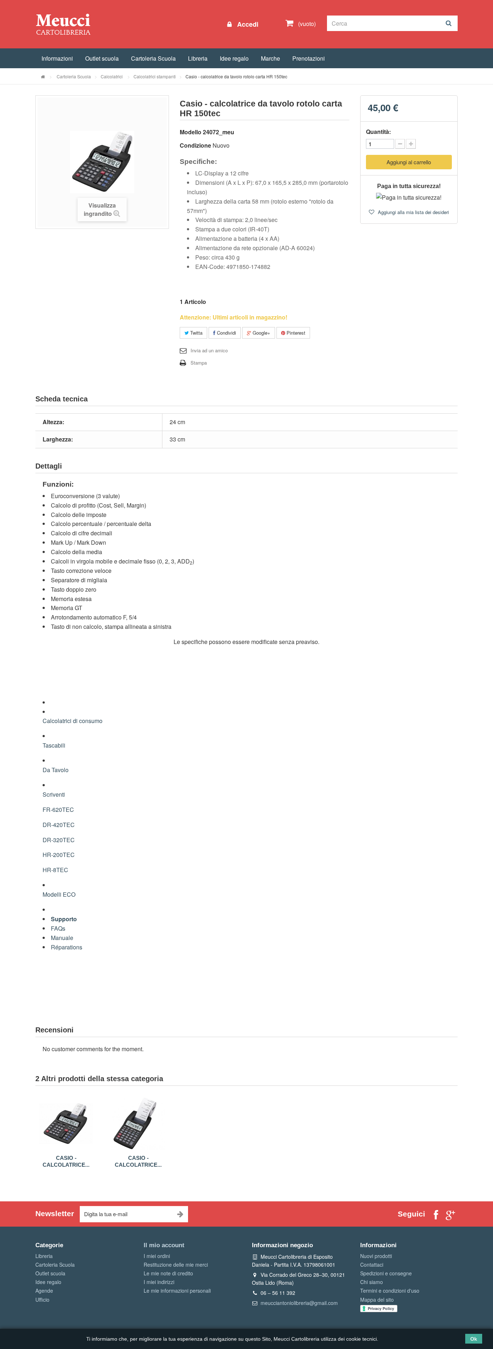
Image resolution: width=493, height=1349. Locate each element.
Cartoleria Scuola (153, 58)
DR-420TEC (59, 825)
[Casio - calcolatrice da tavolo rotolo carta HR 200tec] (66, 1123)
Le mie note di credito (168, 1273)
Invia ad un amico (209, 350)
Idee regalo (234, 58)
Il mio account (164, 1245)
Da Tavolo (56, 770)
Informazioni (57, 58)
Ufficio (42, 1299)
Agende (44, 1290)
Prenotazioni (308, 58)
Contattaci (371, 1264)
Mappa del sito (377, 1299)
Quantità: (378, 131)
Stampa (199, 362)
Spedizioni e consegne (386, 1273)
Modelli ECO (59, 894)
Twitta (195, 332)
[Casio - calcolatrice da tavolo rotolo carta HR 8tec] (138, 1123)
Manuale (62, 938)
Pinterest (295, 332)
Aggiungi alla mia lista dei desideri (412, 212)
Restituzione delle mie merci (176, 1264)
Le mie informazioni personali (177, 1290)
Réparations (66, 947)
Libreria (198, 58)
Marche (270, 58)
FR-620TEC (58, 809)
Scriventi (54, 794)
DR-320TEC (59, 840)
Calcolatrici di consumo (72, 721)
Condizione (195, 145)
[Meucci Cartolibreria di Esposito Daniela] (63, 24)
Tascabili (54, 745)
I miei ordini (157, 1255)
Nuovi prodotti (376, 1255)
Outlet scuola (102, 58)
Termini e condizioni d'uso (389, 1290)
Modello (190, 132)
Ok (473, 1339)
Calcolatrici (112, 76)
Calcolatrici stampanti (155, 76)
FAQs (58, 928)
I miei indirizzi (159, 1281)
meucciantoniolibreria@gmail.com (299, 1302)
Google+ (260, 332)
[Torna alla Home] (43, 76)
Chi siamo (371, 1281)
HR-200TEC (59, 854)
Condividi (225, 332)
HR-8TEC (55, 870)
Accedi (246, 24)
